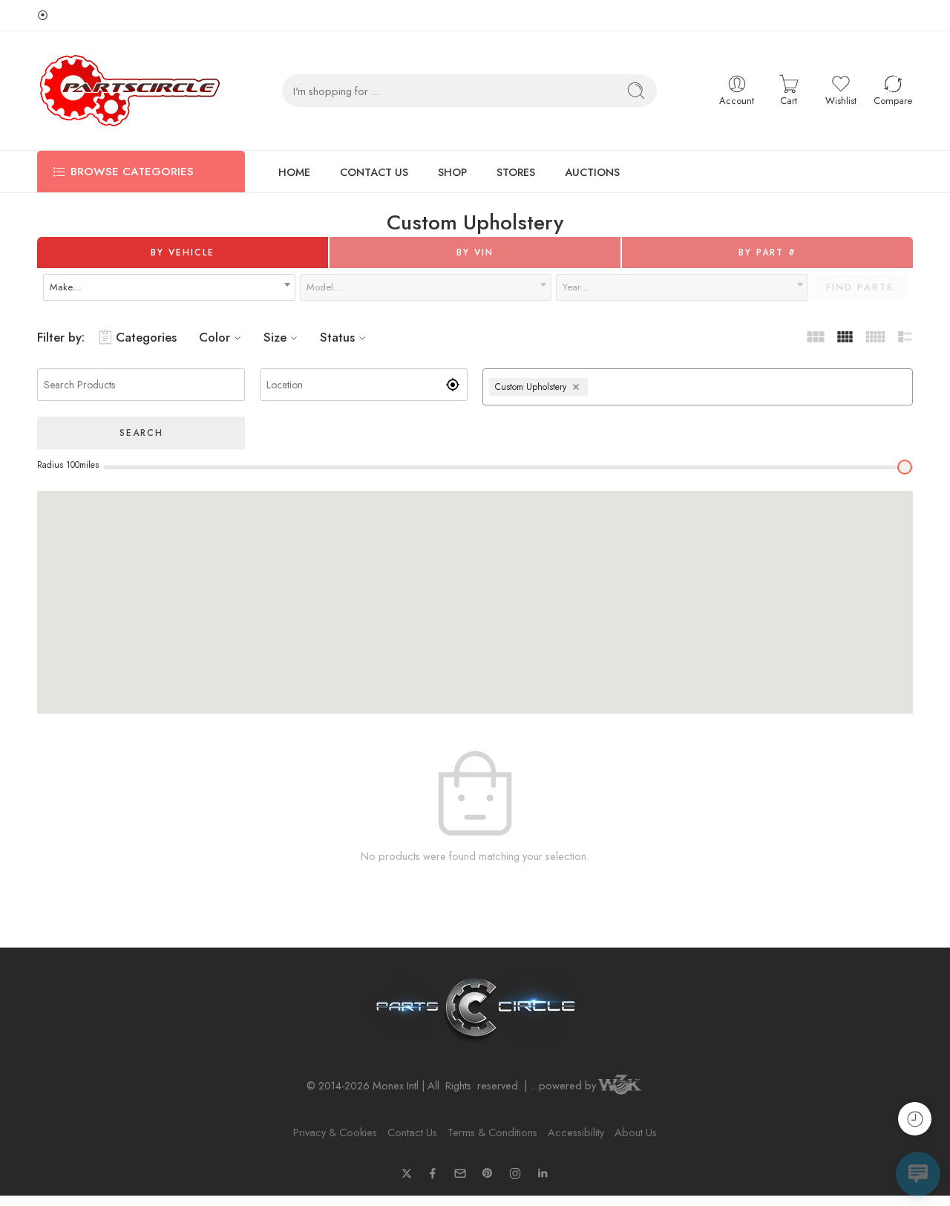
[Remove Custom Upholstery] (578, 387)
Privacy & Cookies (335, 1132)
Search (141, 433)
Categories (146, 337)
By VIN (475, 252)
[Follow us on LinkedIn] (542, 1173)
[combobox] (169, 287)
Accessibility (576, 1132)
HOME (294, 172)
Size (274, 337)
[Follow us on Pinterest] (488, 1173)
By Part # (767, 252)
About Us (636, 1132)
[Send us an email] (460, 1173)
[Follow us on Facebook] (433, 1173)
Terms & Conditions (492, 1132)
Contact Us (412, 1132)
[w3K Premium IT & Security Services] (619, 1086)
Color (214, 337)
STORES (516, 172)
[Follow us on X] (407, 1173)
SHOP (452, 172)
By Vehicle (182, 252)
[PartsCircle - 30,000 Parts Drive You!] (130, 90)
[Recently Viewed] (914, 1118)
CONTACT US (374, 172)
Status (337, 337)
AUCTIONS (592, 172)
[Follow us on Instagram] (515, 1173)
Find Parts (860, 287)
